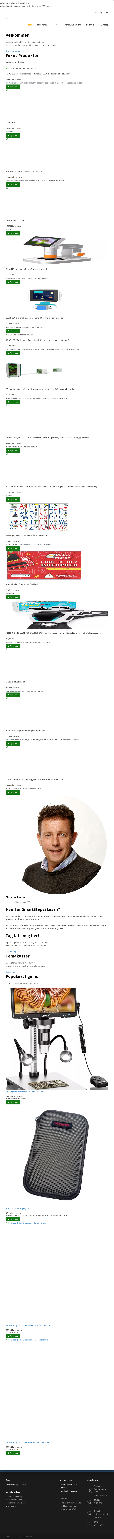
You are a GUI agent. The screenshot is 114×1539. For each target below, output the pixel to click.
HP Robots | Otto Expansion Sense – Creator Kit (28, 1442)
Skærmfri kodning (39, 642)
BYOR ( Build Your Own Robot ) (16, 691)
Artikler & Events (73, 25)
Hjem (30, 25)
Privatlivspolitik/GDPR (69, 1484)
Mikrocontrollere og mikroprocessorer (28, 327)
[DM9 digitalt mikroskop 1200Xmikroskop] (57, 1039)
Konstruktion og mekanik (45, 181)
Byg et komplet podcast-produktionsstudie (22, 83)
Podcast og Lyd (44, 83)
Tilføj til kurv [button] (13, 87)
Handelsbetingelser (68, 1491)
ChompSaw (9, 132)
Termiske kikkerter (30, 447)
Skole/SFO (19, 447)
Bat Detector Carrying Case (18, 1208)
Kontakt (90, 25)
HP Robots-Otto (12, 1333)
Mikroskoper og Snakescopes (16, 278)
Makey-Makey (10, 593)
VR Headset (9, 496)
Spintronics (60, 181)
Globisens (38, 789)
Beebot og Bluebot (12, 545)
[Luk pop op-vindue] (113, 0)
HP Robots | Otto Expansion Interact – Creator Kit (29, 1325)
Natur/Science (32, 278)
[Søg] (96, 12)
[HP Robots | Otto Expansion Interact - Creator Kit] (57, 1272)
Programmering (25, 545)
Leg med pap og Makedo (36, 691)
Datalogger (10, 789)
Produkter (42, 25)
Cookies (63, 1487)
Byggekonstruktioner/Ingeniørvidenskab (21, 181)
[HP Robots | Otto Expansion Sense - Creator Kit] (57, 1389)
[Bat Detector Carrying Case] (57, 1155)
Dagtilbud (9, 642)
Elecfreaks (9, 327)
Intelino (17, 642)
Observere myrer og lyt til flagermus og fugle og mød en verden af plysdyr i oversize (36, 398)
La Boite (30, 1536)
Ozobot (9, 229)
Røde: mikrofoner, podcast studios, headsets (66, 83)
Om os (57, 25)
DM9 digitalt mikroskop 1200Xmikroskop (24, 1091)
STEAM (48, 642)
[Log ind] (101, 12)
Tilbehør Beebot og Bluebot (42, 545)
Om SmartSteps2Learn (16, 1484)
